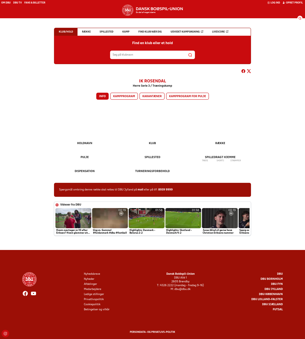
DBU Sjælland (272, 304)
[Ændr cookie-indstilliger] (5, 333)
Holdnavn (84, 143)
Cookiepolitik (92, 304)
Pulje (85, 157)
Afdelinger (90, 284)
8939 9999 (165, 189)
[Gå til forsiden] (152, 10)
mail (140, 189)
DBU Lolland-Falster (267, 299)
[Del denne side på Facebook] (243, 71)
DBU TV (17, 3)
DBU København (271, 294)
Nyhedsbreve (92, 274)
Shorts (220, 161)
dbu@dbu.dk (182, 289)
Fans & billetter (34, 3)
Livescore (218, 32)
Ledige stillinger (94, 294)
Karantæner (152, 96)
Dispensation (85, 171)
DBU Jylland (273, 289)
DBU (280, 274)
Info (102, 96)
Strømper (235, 161)
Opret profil (294, 3)
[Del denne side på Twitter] (249, 71)
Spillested (152, 157)
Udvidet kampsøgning (185, 32)
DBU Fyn (277, 284)
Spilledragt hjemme (220, 157)
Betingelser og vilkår (97, 309)
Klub (152, 143)
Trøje (205, 161)
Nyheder (89, 279)
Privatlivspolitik (94, 299)
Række (220, 143)
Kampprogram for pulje (187, 96)
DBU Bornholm (272, 279)
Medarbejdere (92, 289)
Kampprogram (124, 96)
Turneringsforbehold (152, 171)
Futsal (278, 309)
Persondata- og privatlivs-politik (152, 332)
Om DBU (6, 3)
